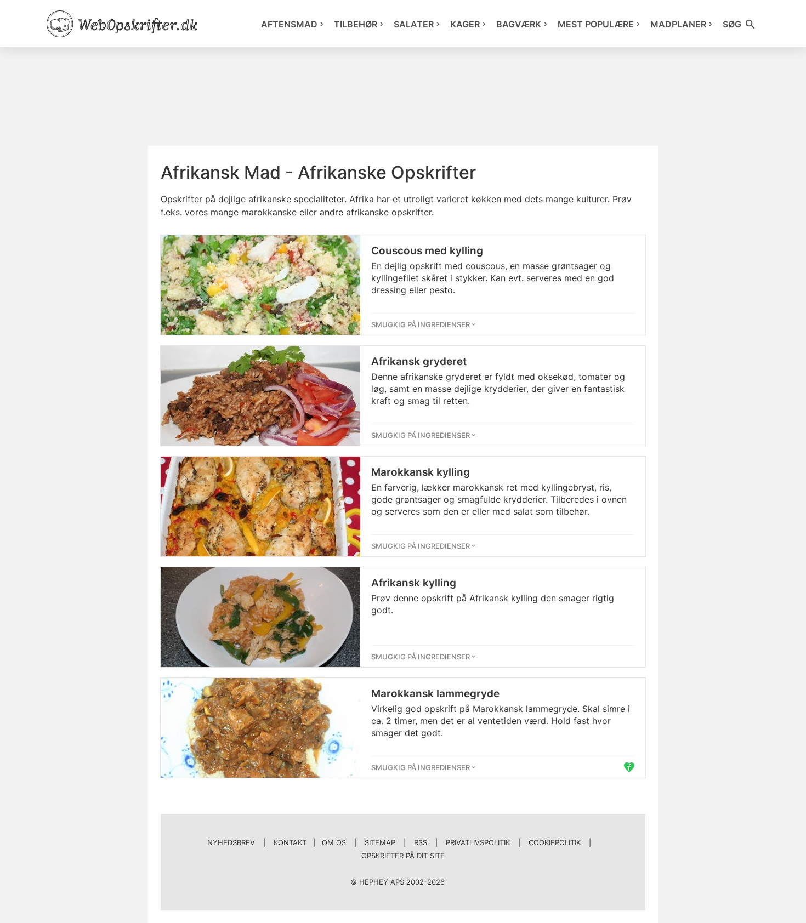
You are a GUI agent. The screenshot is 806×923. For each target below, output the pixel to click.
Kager (465, 24)
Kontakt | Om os (310, 842)
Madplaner (678, 24)
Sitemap (380, 842)
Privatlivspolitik (478, 842)
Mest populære (596, 24)
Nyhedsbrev (231, 842)
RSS (420, 842)
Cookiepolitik (555, 842)
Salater (414, 24)
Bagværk (518, 24)
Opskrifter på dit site (403, 855)
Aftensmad (289, 24)
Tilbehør (355, 24)
